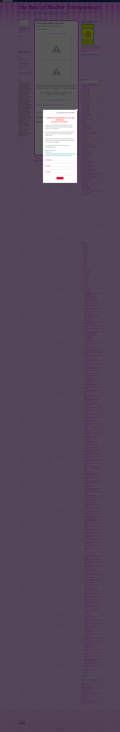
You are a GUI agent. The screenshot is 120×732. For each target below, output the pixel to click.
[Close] (77, 110)
